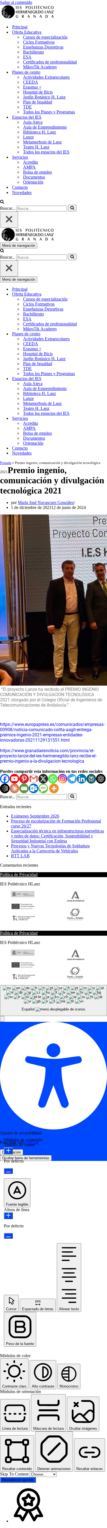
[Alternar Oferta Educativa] (96, 294)
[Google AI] (5, 788)
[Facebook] (5, 779)
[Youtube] (14, 779)
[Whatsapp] (53, 779)
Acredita (30, 162)
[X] (43, 779)
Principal (19, 27)
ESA (27, 57)
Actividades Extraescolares (46, 77)
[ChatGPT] (101, 779)
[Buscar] (2, 202)
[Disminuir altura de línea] (8, 1236)
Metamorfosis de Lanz (42, 142)
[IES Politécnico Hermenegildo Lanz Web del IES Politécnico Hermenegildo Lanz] (27, 17)
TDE (27, 107)
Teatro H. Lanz (36, 147)
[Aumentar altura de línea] (8, 1215)
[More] (54, 788)
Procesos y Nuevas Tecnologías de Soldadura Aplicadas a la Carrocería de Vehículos (50, 848)
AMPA (29, 167)
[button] (2, 1019)
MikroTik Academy (40, 67)
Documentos (34, 177)
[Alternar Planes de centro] (96, 334)
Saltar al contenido (16, 2)
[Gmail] (33, 779)
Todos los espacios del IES (46, 152)
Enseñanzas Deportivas (43, 47)
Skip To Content (15, 1474)
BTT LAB (20, 855)
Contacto (20, 187)
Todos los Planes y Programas (49, 112)
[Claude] (14, 788)
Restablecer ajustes (18, 1480)
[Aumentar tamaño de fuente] (8, 1150)
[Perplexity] (91, 779)
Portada (5, 463)
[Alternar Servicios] (96, 418)
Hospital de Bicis (38, 92)
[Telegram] (72, 779)
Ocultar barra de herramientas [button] (25, 1158)
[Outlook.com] (33, 788)
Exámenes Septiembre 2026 (35, 816)
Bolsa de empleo (37, 172)
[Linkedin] (81, 779)
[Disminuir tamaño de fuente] (8, 1171)
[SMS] (43, 788)
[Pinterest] (24, 779)
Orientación (33, 182)
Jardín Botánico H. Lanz (44, 97)
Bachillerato (33, 52)
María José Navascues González (46, 502)
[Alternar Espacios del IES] (96, 378)
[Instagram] (62, 779)
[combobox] (53, 1000)
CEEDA (30, 82)
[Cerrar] (9, 219)
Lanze (28, 137)
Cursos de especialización (45, 37)
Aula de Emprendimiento (45, 127)
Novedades (22, 192)
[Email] (24, 788)
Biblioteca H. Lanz (39, 132)
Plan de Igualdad (37, 102)
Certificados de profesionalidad (50, 62)
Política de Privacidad (19, 874)
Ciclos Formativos (39, 42)
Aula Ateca (33, 122)
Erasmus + (32, 87)
